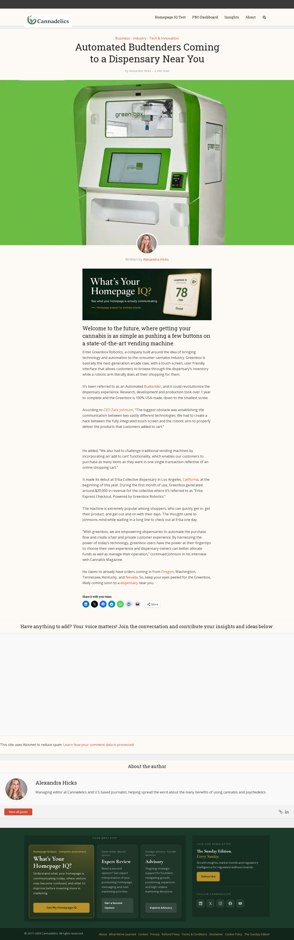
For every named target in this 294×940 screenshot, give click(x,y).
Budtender (152, 386)
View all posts (18, 812)
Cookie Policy (233, 934)
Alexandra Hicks (140, 71)
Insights (231, 17)
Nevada (131, 577)
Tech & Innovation (164, 38)
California (190, 479)
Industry (139, 38)
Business (122, 38)
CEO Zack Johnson (118, 409)
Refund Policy (171, 934)
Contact (143, 934)
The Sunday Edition (257, 934)
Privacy (155, 934)
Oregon (167, 571)
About (250, 17)
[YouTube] (240, 903)
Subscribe (208, 876)
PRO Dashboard (205, 17)
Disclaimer (216, 934)
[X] (210, 903)
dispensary (129, 582)
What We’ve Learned (122, 934)
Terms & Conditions (194, 934)
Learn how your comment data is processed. (98, 744)
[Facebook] (230, 903)
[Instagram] (220, 903)
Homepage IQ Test (170, 17)
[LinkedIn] (200, 903)
